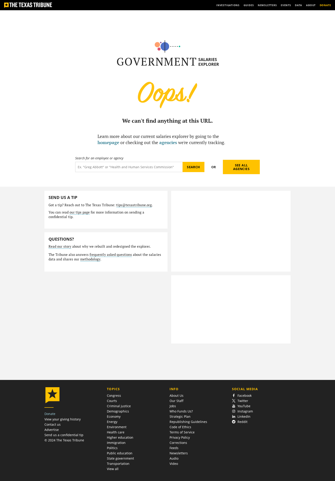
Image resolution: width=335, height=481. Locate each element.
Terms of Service (182, 432)
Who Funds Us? (181, 411)
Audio (174, 458)
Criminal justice (119, 406)
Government (156, 61)
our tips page (80, 212)
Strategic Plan (180, 416)
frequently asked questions (111, 254)
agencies (168, 142)
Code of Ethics (180, 427)
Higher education (120, 437)
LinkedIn (243, 416)
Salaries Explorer (208, 62)
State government (120, 458)
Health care (115, 432)
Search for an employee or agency (99, 158)
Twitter (242, 401)
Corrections (178, 442)
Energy (112, 422)
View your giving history (62, 419)
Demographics (118, 411)
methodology (90, 259)
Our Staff (176, 401)
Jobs (173, 406)
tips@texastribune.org (134, 205)
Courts (112, 401)
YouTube (243, 406)
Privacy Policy (180, 437)
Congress (114, 395)
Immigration (116, 442)
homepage (108, 142)
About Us (176, 395)
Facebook (244, 395)
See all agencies (241, 167)
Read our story (60, 246)
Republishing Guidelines (188, 422)
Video (174, 463)
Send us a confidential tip (63, 435)
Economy (114, 416)
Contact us (52, 424)
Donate (49, 414)
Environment (116, 427)
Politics (112, 448)
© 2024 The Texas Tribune (64, 440)
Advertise (51, 430)
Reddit (242, 422)
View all (113, 469)
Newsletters (179, 453)
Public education (119, 453)
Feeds (174, 448)
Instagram (245, 411)
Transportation (118, 463)
